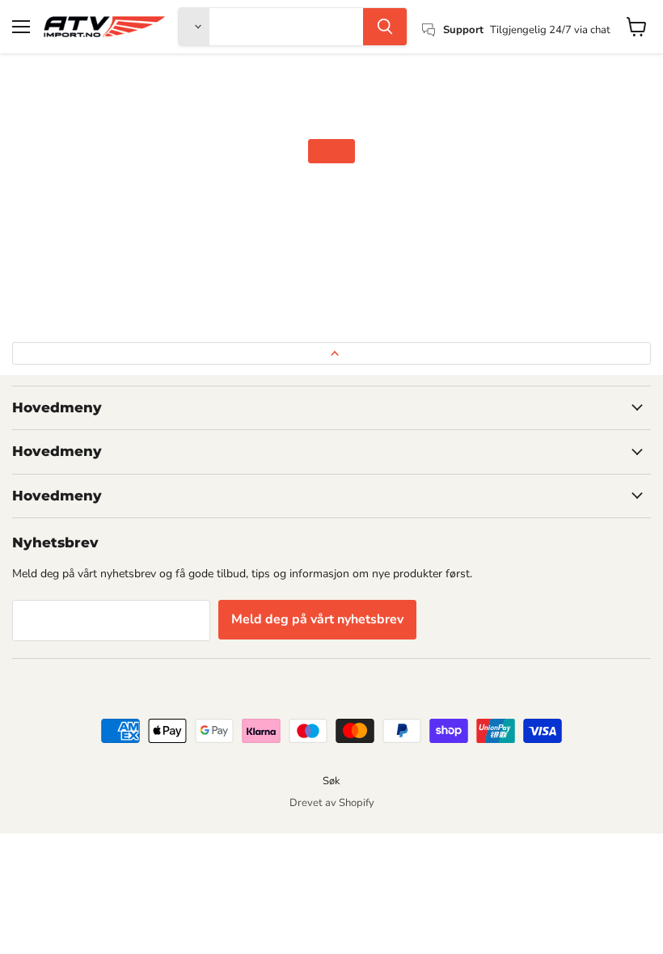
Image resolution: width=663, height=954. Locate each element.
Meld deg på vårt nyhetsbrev (317, 619)
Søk (331, 781)
